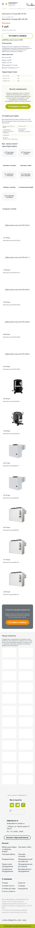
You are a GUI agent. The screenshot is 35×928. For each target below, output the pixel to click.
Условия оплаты (8, 886)
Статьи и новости (8, 891)
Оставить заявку (17, 35)
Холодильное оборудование (7, 870)
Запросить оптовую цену (9, 30)
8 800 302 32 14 (12, 821)
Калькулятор (23, 888)
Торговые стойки (24, 847)
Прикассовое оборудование (7, 865)
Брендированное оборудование (24, 870)
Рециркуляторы (8, 859)
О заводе (21, 886)
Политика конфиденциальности (17, 926)
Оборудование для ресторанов (25, 865)
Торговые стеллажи (21, 855)
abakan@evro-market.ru (16, 823)
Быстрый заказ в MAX (15, 40)
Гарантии (21, 883)
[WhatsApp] (32, 4)
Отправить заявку (18, 106)
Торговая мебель (8, 854)
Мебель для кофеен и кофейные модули (9, 849)
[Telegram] (28, 4)
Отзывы (5, 883)
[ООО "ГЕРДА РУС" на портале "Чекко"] (17, 812)
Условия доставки (9, 888)
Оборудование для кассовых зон (25, 860)
